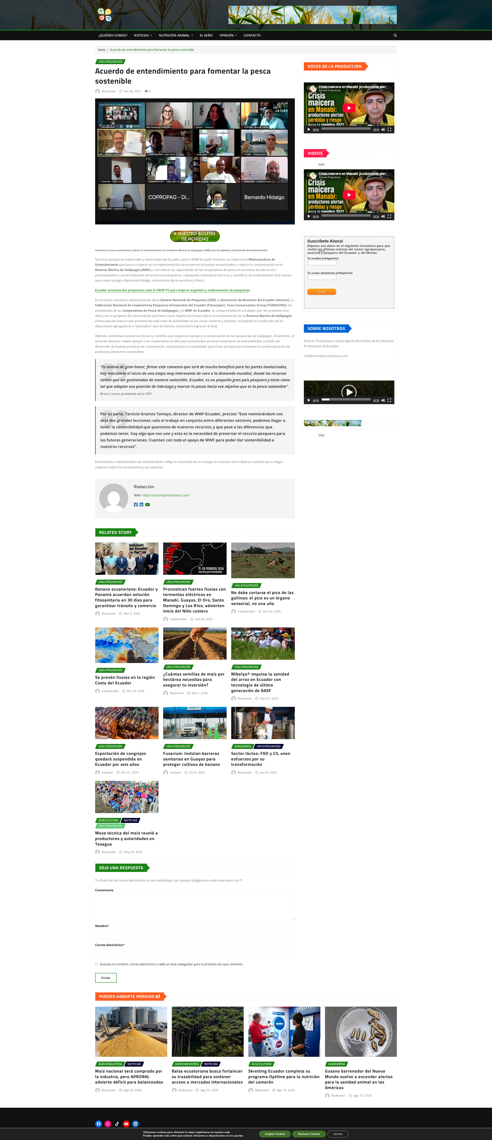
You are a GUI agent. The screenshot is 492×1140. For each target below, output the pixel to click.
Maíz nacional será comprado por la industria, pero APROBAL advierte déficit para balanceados (129, 1076)
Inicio (101, 50)
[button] (349, 392)
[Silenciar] (383, 129)
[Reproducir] (309, 129)
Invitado (107, 772)
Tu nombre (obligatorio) (322, 258)
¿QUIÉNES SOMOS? (113, 35)
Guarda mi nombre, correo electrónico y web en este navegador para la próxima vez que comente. (171, 964)
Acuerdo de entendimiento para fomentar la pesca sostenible (152, 50)
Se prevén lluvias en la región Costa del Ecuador (125, 680)
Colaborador (178, 619)
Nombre (102, 926)
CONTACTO (252, 35)
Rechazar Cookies (309, 1134)
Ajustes (337, 1134)
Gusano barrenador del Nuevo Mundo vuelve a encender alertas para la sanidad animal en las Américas (359, 1079)
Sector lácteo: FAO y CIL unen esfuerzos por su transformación (260, 758)
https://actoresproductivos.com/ (166, 495)
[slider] (346, 399)
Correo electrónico (110, 945)
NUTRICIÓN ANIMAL (175, 35)
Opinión (227, 35)
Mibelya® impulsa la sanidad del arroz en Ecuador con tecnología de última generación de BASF (260, 682)
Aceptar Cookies (275, 1134)
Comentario (104, 890)
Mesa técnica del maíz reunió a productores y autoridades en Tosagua (126, 838)
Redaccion (109, 613)
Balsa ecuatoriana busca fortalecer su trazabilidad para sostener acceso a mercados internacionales (207, 1076)
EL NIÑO (206, 35)
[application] (349, 107)
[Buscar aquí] (395, 35)
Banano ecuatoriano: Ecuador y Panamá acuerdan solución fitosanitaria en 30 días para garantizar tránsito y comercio (126, 597)
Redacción (109, 91)
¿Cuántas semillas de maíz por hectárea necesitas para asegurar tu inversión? (194, 679)
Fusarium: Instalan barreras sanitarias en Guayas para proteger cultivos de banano (191, 758)
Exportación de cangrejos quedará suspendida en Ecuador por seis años (120, 758)
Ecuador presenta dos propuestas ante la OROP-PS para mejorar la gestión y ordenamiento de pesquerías (172, 290)
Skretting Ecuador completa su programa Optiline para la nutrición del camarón (284, 1076)
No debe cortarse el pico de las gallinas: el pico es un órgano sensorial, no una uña (262, 597)
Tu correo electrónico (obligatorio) (329, 272)
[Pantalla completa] (389, 129)
